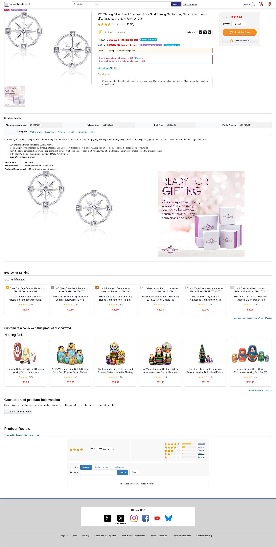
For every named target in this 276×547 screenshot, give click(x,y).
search (176, 4)
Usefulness (119, 467)
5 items (201, 447)
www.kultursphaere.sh (20, 4)
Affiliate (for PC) (204, 535)
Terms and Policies (181, 535)
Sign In (247, 4)
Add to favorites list (241, 41)
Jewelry (71, 132)
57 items (104, 449)
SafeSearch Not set (190, 4)
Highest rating (101, 467)
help (75, 535)
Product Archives (159, 535)
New (128, 39)
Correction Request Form (19, 411)
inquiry (85, 535)
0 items (201, 457)
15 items (201, 444)
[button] (270, 4)
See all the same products (260, 390)
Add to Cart (242, 32)
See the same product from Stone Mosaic (253, 318)
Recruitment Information (133, 535)
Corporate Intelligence (105, 535)
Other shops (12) (108, 68)
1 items (201, 454)
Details (138, 58)
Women (61, 132)
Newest (86, 467)
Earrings (83, 132)
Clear (134, 472)
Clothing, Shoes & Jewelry (42, 132)
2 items (201, 450)
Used (139, 45)
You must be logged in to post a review (22, 435)
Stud (92, 132)
